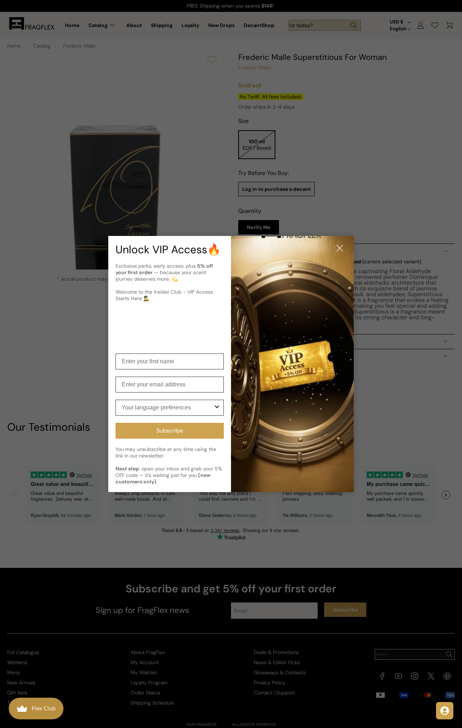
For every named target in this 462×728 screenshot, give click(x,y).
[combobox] (167, 407)
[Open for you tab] (444, 710)
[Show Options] (217, 407)
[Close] (339, 248)
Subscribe (169, 430)
